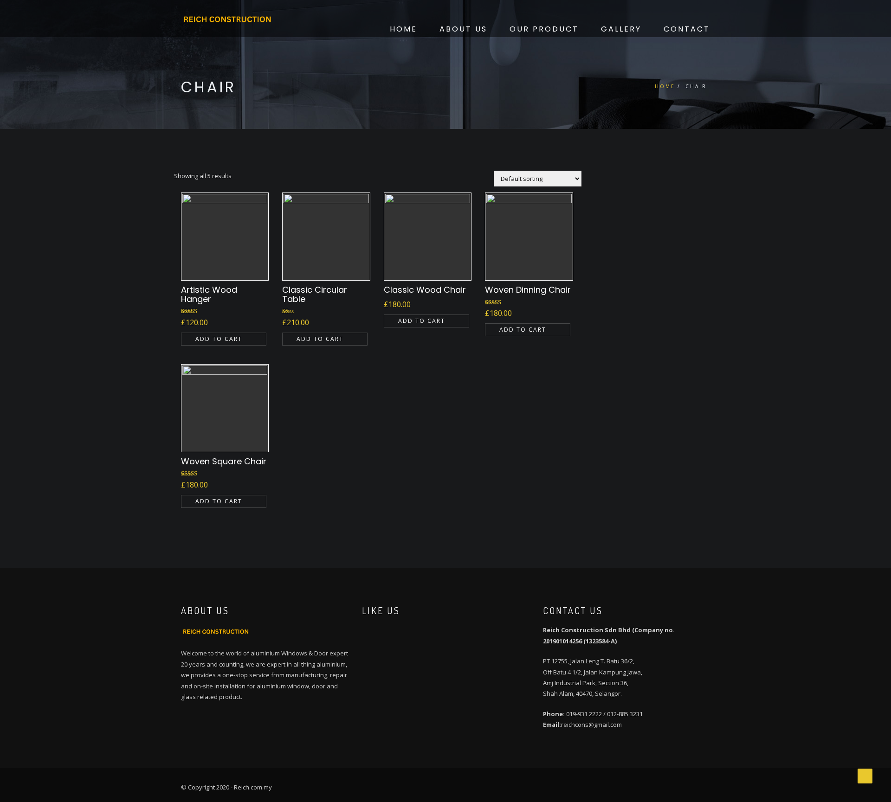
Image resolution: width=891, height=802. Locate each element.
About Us (463, 29)
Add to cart (218, 339)
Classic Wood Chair (425, 289)
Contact (687, 29)
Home (403, 29)
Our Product (544, 29)
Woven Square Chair (223, 461)
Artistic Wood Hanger (209, 294)
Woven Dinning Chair (528, 289)
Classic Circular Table (314, 294)
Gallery (621, 29)
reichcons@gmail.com (591, 724)
